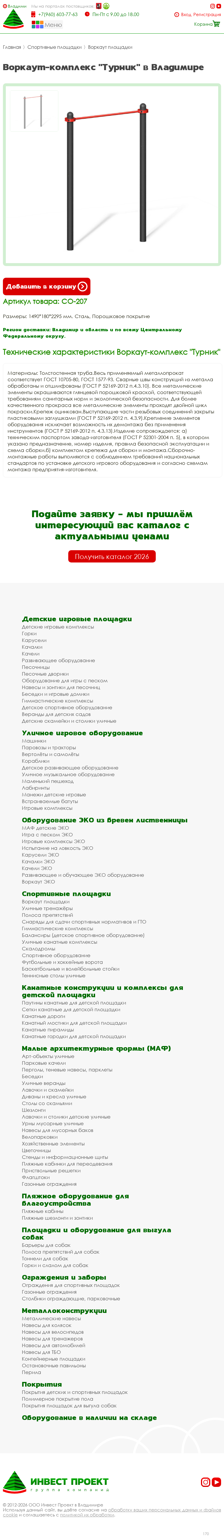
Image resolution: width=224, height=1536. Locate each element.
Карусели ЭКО (40, 854)
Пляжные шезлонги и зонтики (57, 1217)
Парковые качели (44, 1062)
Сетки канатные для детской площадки (71, 1009)
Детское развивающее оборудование (70, 767)
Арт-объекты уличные (48, 1056)
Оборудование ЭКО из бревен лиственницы (105, 820)
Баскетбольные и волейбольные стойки (70, 968)
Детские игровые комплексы (58, 626)
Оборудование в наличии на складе (89, 1417)
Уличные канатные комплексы (59, 941)
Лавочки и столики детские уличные (66, 1116)
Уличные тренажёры (47, 908)
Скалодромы (38, 948)
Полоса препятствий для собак (60, 1251)
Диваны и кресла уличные (54, 1096)
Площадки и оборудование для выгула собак (96, 1233)
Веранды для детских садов (56, 714)
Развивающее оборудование (58, 660)
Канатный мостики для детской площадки (74, 1022)
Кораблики (35, 760)
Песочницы (36, 667)
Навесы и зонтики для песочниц (61, 687)
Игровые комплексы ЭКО (53, 841)
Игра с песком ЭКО (47, 834)
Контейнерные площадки (53, 1358)
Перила (31, 1372)
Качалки (32, 646)
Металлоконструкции (64, 1310)
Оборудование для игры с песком (65, 680)
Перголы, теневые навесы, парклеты (67, 1069)
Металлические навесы (51, 1318)
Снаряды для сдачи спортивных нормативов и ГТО (84, 921)
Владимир (17, 6)
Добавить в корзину (41, 286)
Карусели (34, 640)
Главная (12, 47)
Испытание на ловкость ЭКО (57, 847)
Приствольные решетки (51, 1170)
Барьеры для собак (46, 1244)
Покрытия (42, 1384)
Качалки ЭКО (38, 861)
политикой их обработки (87, 1514)
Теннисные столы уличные (53, 975)
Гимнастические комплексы (57, 700)
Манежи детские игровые (54, 794)
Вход (186, 14)
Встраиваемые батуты (50, 801)
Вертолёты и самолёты (50, 754)
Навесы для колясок (46, 1325)
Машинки (34, 740)
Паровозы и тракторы (49, 747)
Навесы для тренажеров (52, 1338)
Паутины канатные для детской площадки (74, 1002)
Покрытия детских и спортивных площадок (75, 1392)
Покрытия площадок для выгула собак (69, 1405)
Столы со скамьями (47, 1103)
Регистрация (207, 14)
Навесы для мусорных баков (57, 1130)
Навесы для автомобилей (53, 1345)
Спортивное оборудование (56, 955)
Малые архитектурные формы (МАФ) (96, 1048)
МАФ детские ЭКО (45, 827)
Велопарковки (39, 1136)
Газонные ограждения (49, 1183)
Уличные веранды (43, 1083)
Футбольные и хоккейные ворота (62, 961)
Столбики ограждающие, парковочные (71, 1298)
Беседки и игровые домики (55, 693)
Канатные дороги (43, 1016)
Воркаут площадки (110, 47)
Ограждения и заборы (64, 1277)
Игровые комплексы (47, 807)
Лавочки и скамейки (48, 1089)
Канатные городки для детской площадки (74, 1036)
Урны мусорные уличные (53, 1123)
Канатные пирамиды (48, 1029)
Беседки (32, 1076)
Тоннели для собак (45, 1258)
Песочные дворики (45, 673)
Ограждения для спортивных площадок (71, 1285)
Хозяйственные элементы (53, 1143)
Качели (30, 653)
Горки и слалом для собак (55, 1265)
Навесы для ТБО (41, 1351)
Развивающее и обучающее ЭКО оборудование (83, 874)
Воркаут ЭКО (38, 881)
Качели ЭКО (37, 868)
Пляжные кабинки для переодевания (67, 1163)
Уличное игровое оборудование (82, 732)
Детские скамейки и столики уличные (69, 720)
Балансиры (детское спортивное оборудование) (83, 935)
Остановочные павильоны (54, 1365)
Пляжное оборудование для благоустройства (75, 1199)
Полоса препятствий (47, 914)
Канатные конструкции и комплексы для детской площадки (102, 991)
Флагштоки (36, 1177)
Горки (29, 633)
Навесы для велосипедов (53, 1331)
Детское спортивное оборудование (67, 707)
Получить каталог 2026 (112, 556)
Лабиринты (36, 787)
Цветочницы (36, 1150)
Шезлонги (34, 1109)
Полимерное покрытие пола (57, 1398)
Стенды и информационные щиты (65, 1156)
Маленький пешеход (48, 781)
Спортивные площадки (54, 47)
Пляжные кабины (42, 1211)
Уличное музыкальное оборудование (68, 774)
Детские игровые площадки (77, 618)
